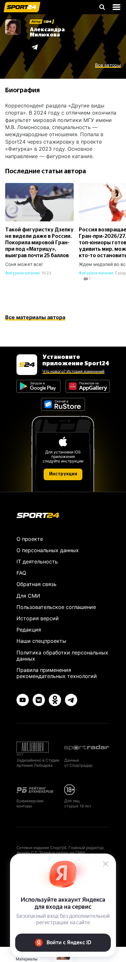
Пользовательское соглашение (56, 607)
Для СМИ (28, 595)
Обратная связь (36, 584)
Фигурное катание (22, 272)
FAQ (21, 573)
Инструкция (63, 474)
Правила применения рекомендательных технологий (56, 673)
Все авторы (108, 65)
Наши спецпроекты (41, 641)
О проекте (29, 539)
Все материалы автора (35, 317)
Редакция (28, 629)
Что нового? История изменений (73, 371)
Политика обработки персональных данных (62, 655)
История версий (37, 618)
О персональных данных (47, 550)
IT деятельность (37, 561)
